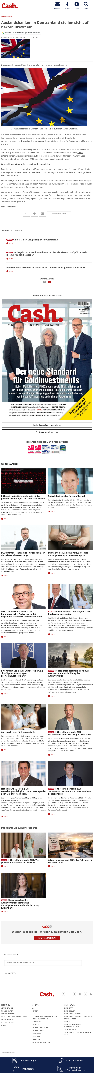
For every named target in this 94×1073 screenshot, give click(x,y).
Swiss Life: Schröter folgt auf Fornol (66, 496)
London (4, 172)
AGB (34, 1014)
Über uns (36, 1036)
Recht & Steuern (7, 1023)
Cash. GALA (68, 1022)
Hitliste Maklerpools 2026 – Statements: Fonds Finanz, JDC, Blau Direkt (70, 733)
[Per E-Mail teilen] (42, 214)
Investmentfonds (8, 1014)
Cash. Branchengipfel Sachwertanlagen (73, 1026)
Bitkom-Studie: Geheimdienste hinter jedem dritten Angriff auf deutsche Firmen (23, 497)
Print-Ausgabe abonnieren (47, 432)
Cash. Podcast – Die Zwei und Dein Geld (77, 1034)
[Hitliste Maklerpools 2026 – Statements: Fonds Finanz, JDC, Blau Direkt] (70, 717)
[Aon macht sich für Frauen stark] (23, 717)
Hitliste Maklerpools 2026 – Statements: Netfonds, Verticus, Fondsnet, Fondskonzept (70, 791)
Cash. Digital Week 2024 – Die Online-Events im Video (78, 1018)
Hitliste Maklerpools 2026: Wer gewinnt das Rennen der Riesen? (20, 861)
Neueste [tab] (5, 230)
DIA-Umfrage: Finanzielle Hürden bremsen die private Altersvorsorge (23, 554)
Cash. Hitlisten (70, 1030)
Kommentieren (59, 213)
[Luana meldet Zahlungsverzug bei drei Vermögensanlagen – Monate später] (70, 537)
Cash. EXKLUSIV (69, 1011)
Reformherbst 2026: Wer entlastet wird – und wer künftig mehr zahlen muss (45, 267)
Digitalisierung (7, 1020)
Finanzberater (7, 1011)
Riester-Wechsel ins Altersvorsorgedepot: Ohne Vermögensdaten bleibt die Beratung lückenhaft (20, 904)
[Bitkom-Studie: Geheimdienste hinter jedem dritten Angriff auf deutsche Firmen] (23, 481)
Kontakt (35, 1025)
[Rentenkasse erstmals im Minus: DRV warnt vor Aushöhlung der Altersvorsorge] (70, 655)
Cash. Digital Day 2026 (72, 1014)
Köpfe (3, 1025)
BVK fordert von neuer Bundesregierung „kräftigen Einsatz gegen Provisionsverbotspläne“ (22, 673)
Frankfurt (52, 184)
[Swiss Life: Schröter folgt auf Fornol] (70, 481)
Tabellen (36, 1039)
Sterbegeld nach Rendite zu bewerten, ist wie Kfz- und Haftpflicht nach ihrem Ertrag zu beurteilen (46, 253)
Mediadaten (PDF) (39, 1031)
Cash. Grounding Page (41, 1042)
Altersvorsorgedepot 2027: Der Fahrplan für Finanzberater (70, 861)
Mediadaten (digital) (40, 1028)
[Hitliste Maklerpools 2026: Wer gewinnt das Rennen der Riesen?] (23, 845)
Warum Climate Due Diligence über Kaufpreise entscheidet (69, 612)
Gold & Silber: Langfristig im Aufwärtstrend (35, 239)
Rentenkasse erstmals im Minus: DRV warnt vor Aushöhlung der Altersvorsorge (68, 673)
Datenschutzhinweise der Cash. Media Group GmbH (45, 1018)
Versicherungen (7, 1008)
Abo (34, 1008)
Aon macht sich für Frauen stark (18, 732)
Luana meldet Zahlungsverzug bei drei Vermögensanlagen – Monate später (68, 554)
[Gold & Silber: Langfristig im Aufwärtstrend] (9, 239)
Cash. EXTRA (68, 1008)
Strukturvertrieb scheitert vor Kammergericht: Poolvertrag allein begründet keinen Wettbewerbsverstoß (21, 614)
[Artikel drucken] (34, 214)
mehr (11, 243)
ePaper (35, 1011)
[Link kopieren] (26, 214)
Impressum (36, 1022)
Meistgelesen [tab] (16, 230)
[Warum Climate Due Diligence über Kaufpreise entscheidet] (70, 596)
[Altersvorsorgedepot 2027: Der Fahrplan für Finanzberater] (70, 845)
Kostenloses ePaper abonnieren (47, 425)
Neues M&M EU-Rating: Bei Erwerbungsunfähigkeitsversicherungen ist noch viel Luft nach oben (23, 791)
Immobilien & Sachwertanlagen (14, 1017)
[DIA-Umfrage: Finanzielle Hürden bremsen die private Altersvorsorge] (23, 537)
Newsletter (36, 1033)
